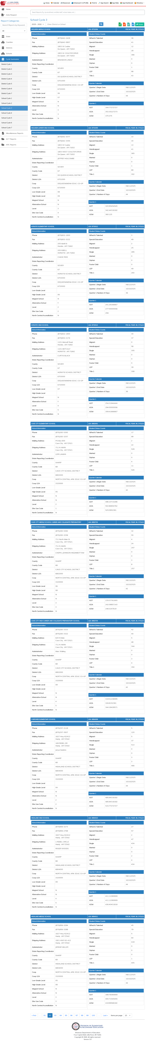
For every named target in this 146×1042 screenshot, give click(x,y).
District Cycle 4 (6, 79)
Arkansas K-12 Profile (81, 3)
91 (45, 1015)
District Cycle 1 (6, 64)
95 (66, 1015)
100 (93, 1015)
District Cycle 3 (6, 74)
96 (71, 1015)
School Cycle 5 (6, 118)
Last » (105, 1015)
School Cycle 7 (6, 128)
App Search (105, 3)
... (39, 1015)
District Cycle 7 (6, 93)
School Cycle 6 (6, 123)
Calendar (56, 3)
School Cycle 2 (6, 103)
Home (47, 3)
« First (34, 1015)
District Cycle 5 (6, 84)
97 (77, 1015)
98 (82, 1015)
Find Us (94, 3)
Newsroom (66, 3)
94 (61, 1015)
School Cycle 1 (6, 98)
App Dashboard (127, 3)
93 (55, 1015)
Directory (140, 3)
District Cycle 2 (6, 69)
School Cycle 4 (6, 113)
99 (87, 1015)
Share (140, 24)
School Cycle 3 (6, 108)
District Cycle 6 (6, 89)
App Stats (115, 3)
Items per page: (117, 1015)
